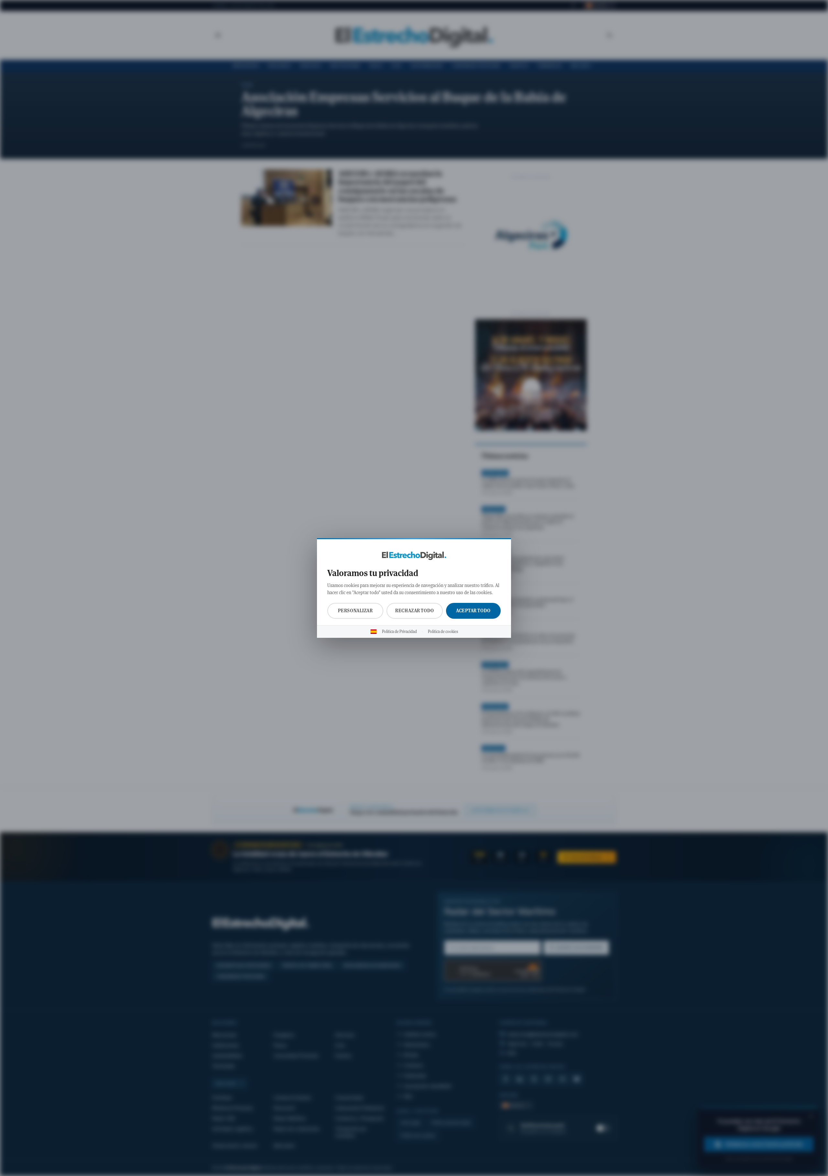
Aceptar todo (473, 610)
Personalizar (355, 610)
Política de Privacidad (399, 632)
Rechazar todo (414, 610)
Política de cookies (443, 632)
